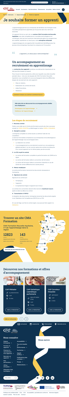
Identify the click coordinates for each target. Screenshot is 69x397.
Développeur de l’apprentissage (25, 108)
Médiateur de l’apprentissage (24, 111)
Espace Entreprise (21, 14)
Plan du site (16, 394)
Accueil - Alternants (8, 14)
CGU (21, 392)
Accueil (18, 9)
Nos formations (32, 9)
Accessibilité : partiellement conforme (37, 392)
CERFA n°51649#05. (49, 128)
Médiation (15, 205)
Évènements (41, 9)
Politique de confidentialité (10, 392)
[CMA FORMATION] (9, 9)
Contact (23, 394)
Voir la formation (13, 310)
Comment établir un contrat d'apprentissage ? (28, 94)
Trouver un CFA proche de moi (14, 249)
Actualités (49, 9)
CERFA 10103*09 (23, 128)
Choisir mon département (40, 2)
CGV (24, 392)
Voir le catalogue (10, 319)
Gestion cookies (7, 394)
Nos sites (8, 378)
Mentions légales (53, 392)
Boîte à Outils (56, 9)
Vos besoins (24, 9)
